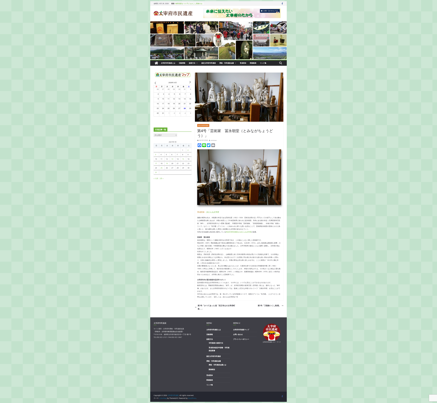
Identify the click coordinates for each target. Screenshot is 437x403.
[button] (196, 63)
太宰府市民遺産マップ (241, 329)
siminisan (214, 140)
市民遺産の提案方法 (216, 343)
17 (156, 163)
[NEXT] (189, 83)
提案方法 (192, 63)
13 (172, 159)
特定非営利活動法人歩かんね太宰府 (238, 232)
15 (183, 159)
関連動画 (253, 63)
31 (156, 172)
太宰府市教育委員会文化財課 (172, 331)
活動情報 (182, 63)
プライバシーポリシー (241, 339)
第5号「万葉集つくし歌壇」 (269, 305)
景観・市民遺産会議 (226, 63)
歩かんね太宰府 (212, 212)
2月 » (161, 178)
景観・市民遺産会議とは (217, 365)
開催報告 (212, 369)
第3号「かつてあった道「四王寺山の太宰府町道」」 (216, 307)
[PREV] (156, 83)
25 (161, 168)
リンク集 (263, 63)
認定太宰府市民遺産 (208, 63)
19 (167, 163)
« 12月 (156, 178)
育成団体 (243, 63)
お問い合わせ (238, 334)
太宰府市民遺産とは (168, 63)
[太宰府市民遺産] (156, 63)
